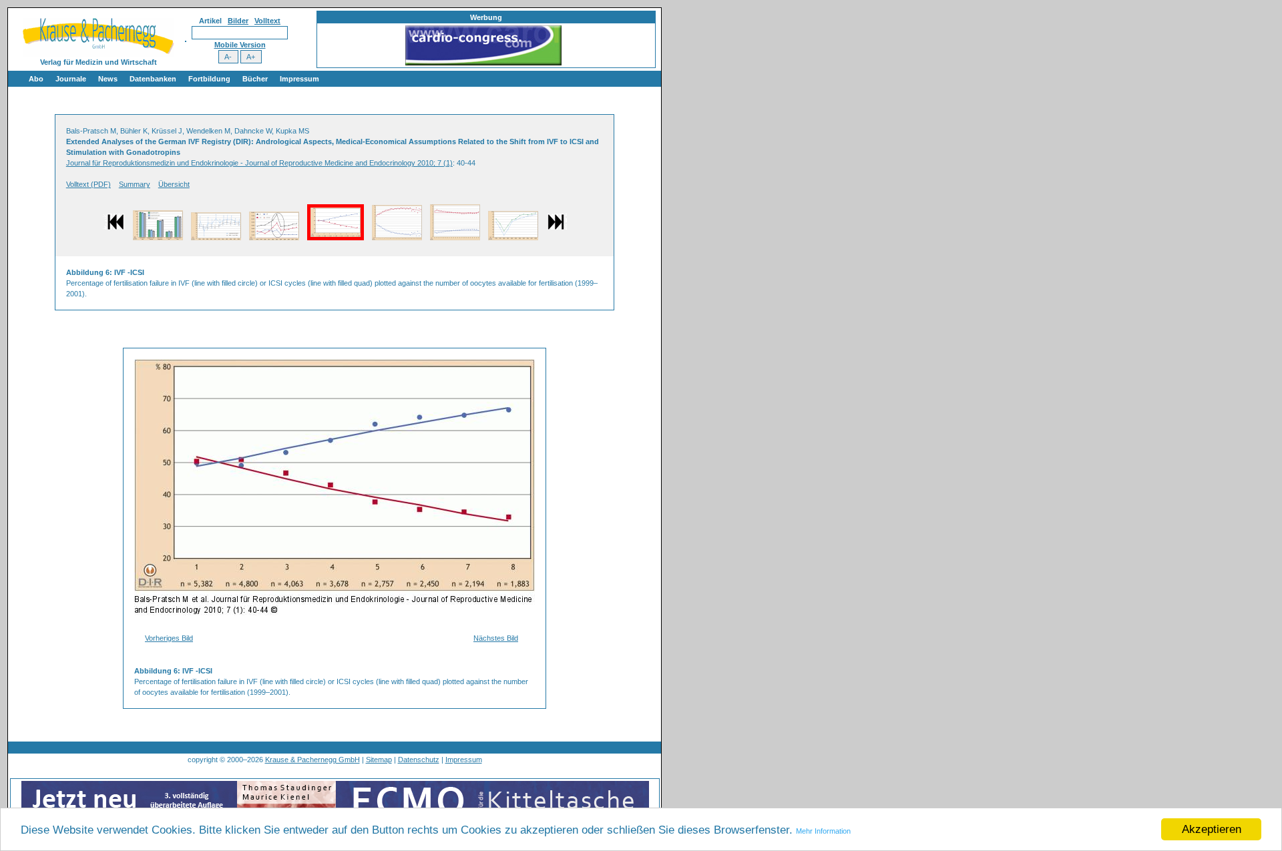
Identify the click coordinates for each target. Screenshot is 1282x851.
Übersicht (174, 184)
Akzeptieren (1211, 829)
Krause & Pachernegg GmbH (312, 760)
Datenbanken (153, 79)
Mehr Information (823, 831)
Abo (36, 79)
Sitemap (379, 760)
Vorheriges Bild (169, 638)
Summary (134, 184)
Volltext (267, 21)
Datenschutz (418, 760)
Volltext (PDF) (88, 184)
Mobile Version (240, 45)
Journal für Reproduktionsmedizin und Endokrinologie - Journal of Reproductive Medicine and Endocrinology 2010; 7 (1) (259, 163)
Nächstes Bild (495, 638)
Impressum (299, 79)
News (108, 79)
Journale (70, 79)
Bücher (255, 79)
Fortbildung (209, 79)
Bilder (238, 21)
